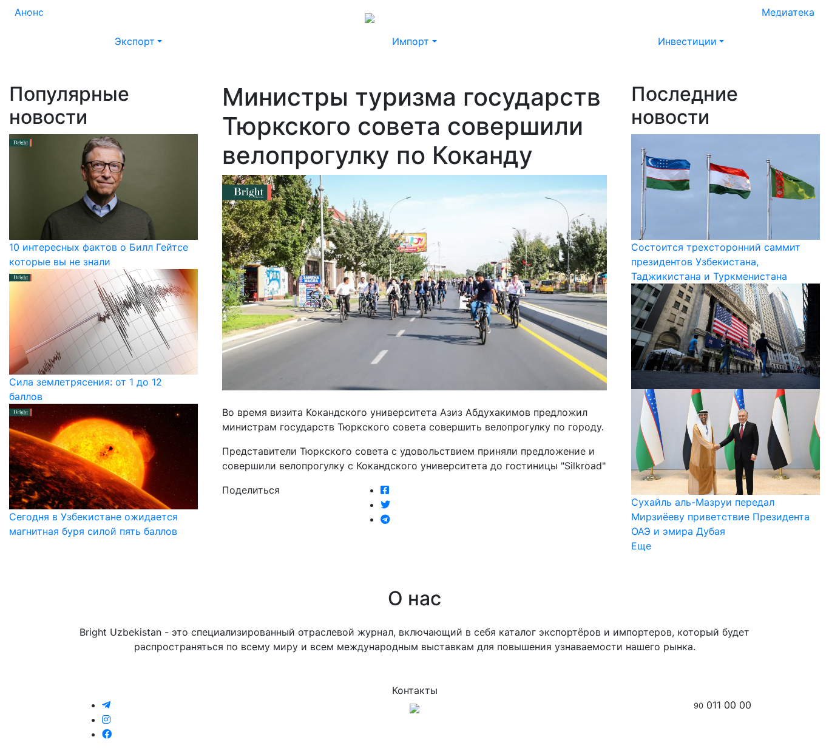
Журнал (42, 17)
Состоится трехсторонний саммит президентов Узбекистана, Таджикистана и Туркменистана (715, 261)
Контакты (684, 17)
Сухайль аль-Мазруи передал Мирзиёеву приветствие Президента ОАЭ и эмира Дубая (720, 516)
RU (752, 17)
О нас (638, 17)
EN (775, 17)
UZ (798, 17)
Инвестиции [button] (687, 41)
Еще (641, 546)
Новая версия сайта (566, 17)
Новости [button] (91, 17)
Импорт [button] (410, 41)
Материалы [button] (156, 17)
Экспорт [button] (135, 41)
